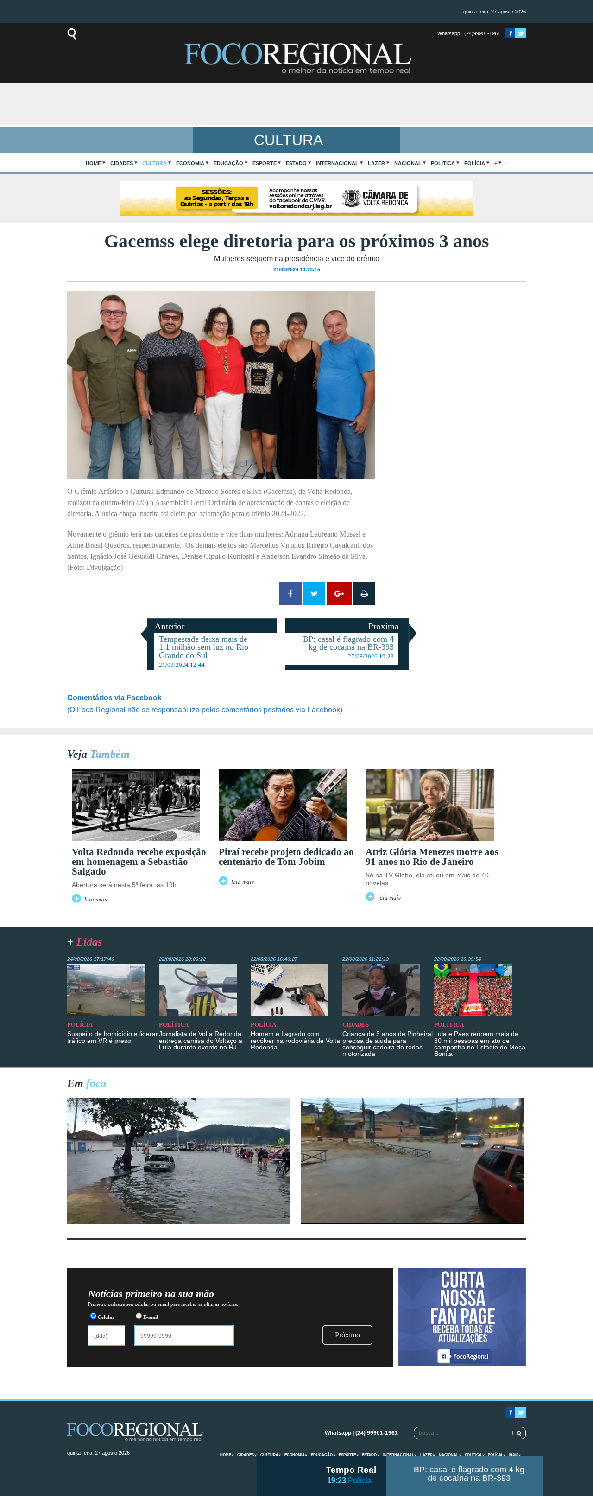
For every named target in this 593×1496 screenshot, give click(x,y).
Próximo (347, 1335)
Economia (190, 163)
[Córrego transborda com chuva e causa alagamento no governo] (412, 1222)
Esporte (264, 163)
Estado (296, 163)
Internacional (337, 163)
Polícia (474, 163)
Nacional (408, 163)
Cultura (154, 163)
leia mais (95, 899)
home (93, 163)
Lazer (376, 163)
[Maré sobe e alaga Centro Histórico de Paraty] (178, 1222)
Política (443, 163)
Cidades (121, 163)
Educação (228, 163)
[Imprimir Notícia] (364, 593)
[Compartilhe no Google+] (339, 593)
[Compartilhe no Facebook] (290, 593)
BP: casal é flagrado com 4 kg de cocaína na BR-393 (469, 1474)
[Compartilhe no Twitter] (314, 593)
